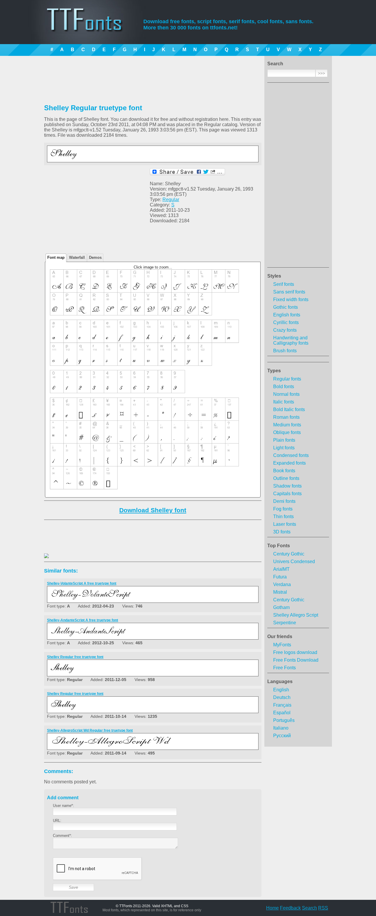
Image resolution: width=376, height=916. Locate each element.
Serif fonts (283, 284)
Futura (280, 576)
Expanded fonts (289, 462)
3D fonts (282, 531)
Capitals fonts (287, 493)
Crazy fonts (285, 330)
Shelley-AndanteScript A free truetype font (82, 620)
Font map (56, 257)
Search (309, 907)
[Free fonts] (90, 28)
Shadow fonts (287, 485)
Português (284, 720)
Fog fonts (283, 508)
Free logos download (295, 652)
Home (272, 907)
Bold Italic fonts (289, 409)
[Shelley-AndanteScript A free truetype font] (122, 634)
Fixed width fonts (290, 299)
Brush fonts (285, 350)
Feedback (290, 907)
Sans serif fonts (289, 291)
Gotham (281, 607)
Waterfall (77, 257)
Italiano (280, 727)
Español (282, 712)
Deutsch (282, 697)
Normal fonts (286, 394)
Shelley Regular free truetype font (75, 657)
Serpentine (284, 622)
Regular (170, 199)
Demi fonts (284, 501)
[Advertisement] (298, 177)
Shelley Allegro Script (295, 615)
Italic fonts (283, 401)
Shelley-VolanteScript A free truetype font (81, 583)
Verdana (282, 584)
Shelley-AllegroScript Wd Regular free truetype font (90, 730)
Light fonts (284, 447)
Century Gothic (288, 553)
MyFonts (282, 644)
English (281, 689)
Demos (95, 257)
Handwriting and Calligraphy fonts (290, 340)
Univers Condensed (294, 561)
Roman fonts (286, 417)
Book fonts (284, 470)
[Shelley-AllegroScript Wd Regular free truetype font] (122, 745)
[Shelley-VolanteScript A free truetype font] (122, 597)
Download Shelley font (152, 510)
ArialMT (281, 569)
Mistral (280, 592)
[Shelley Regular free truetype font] (122, 157)
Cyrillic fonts (286, 322)
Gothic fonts (285, 307)
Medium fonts (287, 424)
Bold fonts (283, 386)
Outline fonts (286, 478)
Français (282, 705)
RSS (323, 907)
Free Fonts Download (295, 660)
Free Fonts (284, 667)
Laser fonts (284, 524)
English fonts (286, 314)
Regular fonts (287, 378)
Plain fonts (284, 440)
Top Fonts (278, 545)
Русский (282, 735)
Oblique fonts (287, 432)
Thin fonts (283, 516)
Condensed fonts (291, 455)
